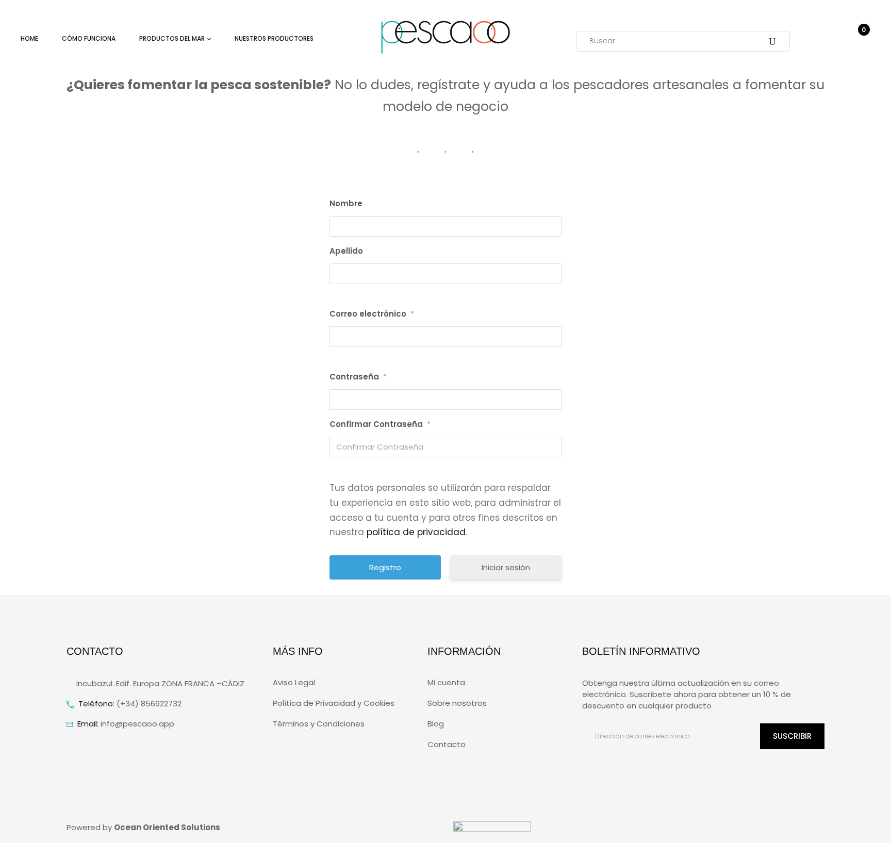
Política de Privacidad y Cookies (333, 703)
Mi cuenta (446, 682)
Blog (435, 723)
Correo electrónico (371, 313)
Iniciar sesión (506, 567)
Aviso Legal (294, 682)
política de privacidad (416, 532)
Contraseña (358, 376)
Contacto (446, 744)
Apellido (346, 250)
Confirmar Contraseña (380, 424)
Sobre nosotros (457, 703)
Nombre (345, 203)
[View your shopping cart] (859, 41)
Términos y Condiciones (319, 723)
